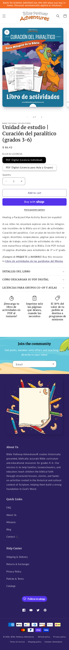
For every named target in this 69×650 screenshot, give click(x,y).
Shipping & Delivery (17, 557)
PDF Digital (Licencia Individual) (24, 160)
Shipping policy (35, 642)
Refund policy (44, 637)
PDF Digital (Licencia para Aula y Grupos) (29, 167)
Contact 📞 (12, 536)
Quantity (6, 175)
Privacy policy (59, 637)
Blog (8, 529)
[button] (4, 16)
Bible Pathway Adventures (22, 637)
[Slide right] (41, 117)
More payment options (34, 209)
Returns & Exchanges (17, 564)
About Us (11, 515)
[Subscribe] (52, 364)
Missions (11, 522)
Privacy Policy (13, 571)
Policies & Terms (15, 578)
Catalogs (11, 586)
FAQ (8, 507)
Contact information (53, 642)
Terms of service (17, 642)
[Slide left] (27, 117)
